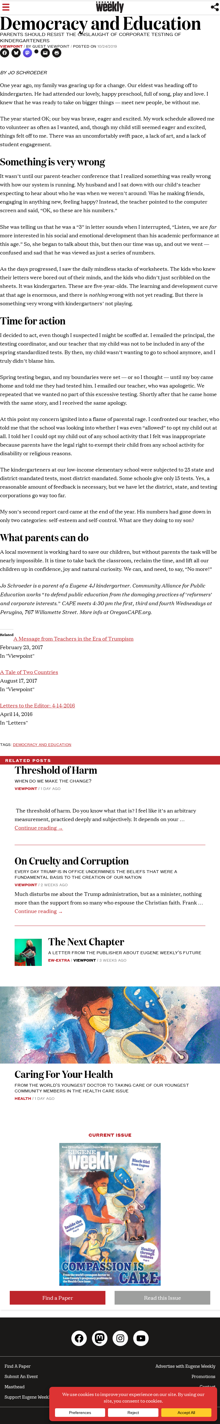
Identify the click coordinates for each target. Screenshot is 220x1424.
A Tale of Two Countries (29, 671)
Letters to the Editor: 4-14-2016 (37, 705)
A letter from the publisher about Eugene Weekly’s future (124, 952)
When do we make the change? (53, 781)
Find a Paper (57, 1297)
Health (23, 1098)
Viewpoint (11, 46)
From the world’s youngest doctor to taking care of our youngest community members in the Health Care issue (102, 1088)
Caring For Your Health (64, 1073)
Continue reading (39, 827)
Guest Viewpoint (51, 46)
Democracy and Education (42, 744)
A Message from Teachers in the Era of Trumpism (73, 638)
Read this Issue (162, 1297)
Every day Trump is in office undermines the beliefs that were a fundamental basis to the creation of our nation (96, 874)
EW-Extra (59, 960)
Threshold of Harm (56, 769)
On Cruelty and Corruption (72, 860)
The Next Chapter (86, 941)
